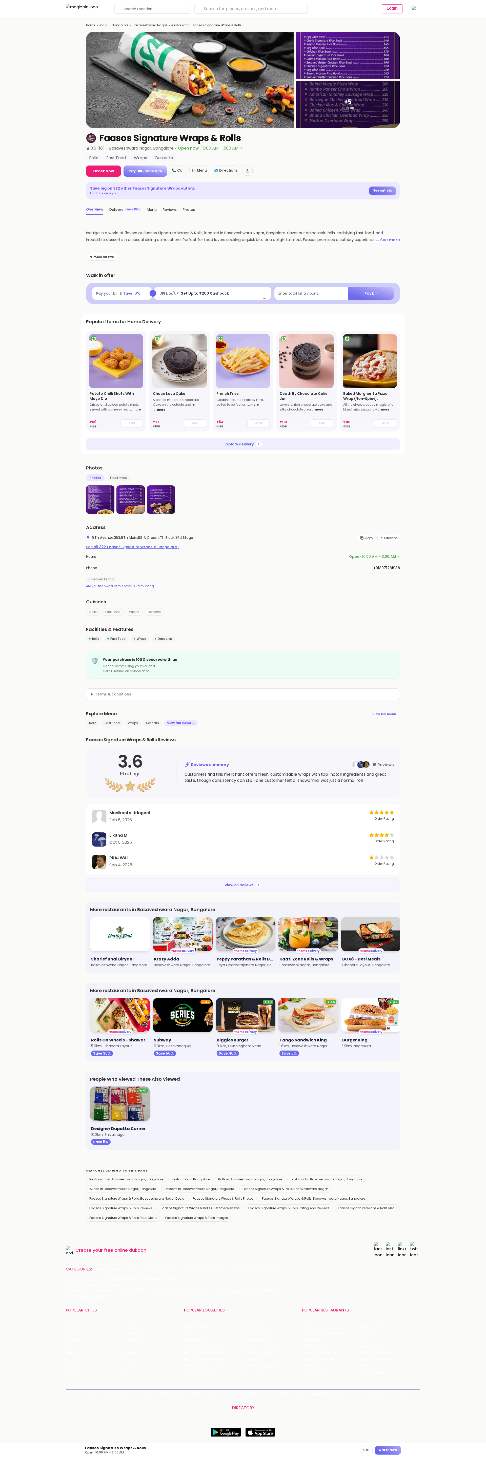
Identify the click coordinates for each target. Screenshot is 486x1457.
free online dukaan (125, 1250)
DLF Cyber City (197, 1339)
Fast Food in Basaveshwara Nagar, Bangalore (326, 1179)
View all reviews (239, 885)
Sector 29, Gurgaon (259, 1332)
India (103, 25)
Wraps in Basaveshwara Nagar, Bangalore (122, 1189)
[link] (116, 381)
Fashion (149, 1269)
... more (135, 409)
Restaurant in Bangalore (191, 1179)
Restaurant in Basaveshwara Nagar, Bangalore (126, 1179)
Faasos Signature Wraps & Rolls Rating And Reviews (288, 1208)
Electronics (211, 1269)
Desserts (154, 612)
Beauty (131, 1269)
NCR (127, 1346)
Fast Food (112, 612)
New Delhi (74, 1326)
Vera (356, 1393)
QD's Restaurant (316, 1372)
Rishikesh (74, 1366)
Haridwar (131, 1372)
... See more (388, 240)
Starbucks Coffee (317, 1359)
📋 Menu (199, 170)
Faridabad (132, 1339)
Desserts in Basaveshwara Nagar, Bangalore (199, 1189)
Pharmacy (251, 1269)
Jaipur (71, 1346)
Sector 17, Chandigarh (261, 1346)
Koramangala (196, 1326)
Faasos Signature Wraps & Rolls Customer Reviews (200, 1208)
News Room (90, 1393)
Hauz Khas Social (374, 1372)
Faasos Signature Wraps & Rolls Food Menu (123, 1218)
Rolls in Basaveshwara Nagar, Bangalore (250, 1179)
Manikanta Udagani (129, 813)
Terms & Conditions (222, 1393)
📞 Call (178, 170)
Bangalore (120, 25)
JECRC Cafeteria (374, 1352)
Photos (95, 478)
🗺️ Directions (226, 170)
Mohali (71, 1352)
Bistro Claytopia (374, 1326)
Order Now (103, 171)
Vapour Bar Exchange (320, 1352)
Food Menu (118, 478)
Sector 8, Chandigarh (202, 1346)
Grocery (169, 1269)
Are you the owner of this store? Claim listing (120, 586)
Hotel (232, 1269)
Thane (129, 1359)
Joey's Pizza (312, 1366)
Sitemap (249, 1393)
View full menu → (386, 714)
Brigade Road (253, 1326)
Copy (369, 538)
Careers (375, 1393)
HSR (187, 1332)
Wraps (134, 612)
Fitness (189, 1269)
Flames (366, 1339)
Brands (297, 1393)
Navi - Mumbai (79, 1359)
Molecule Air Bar (316, 1346)
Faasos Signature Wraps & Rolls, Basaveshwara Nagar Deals (136, 1198)
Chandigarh (134, 1332)
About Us (111, 1393)
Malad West (194, 1366)
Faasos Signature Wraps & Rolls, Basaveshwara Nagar (285, 1189)
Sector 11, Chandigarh (202, 1352)
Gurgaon (131, 1326)
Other (272, 1269)
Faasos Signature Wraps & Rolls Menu (367, 1208)
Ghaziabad (75, 1339)
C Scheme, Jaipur (257, 1352)
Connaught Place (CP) (262, 1366)
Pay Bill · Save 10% (145, 171)
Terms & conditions (113, 694)
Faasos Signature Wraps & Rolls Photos (223, 1198)
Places (265, 1393)
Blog (149, 1393)
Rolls (93, 612)
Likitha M (118, 835)
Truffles (309, 1326)
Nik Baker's (311, 1339)
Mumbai (131, 1352)
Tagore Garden (255, 1372)
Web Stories (396, 1393)
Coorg (129, 1366)
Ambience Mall (255, 1339)
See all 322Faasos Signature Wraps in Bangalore (132, 546)
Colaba (248, 1359)
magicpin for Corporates (327, 1393)
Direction (391, 538)
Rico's (365, 1366)
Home (90, 25)
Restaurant (180, 25)
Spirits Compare (188, 1393)
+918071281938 (386, 567)
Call (366, 1450)
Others (330, 1415)
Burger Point (370, 1332)
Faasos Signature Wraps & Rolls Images (196, 1218)
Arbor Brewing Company (323, 1332)
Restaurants (108, 1269)
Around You (132, 1393)
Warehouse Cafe (375, 1346)
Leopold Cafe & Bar (377, 1359)
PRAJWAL (119, 858)
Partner (281, 1393)
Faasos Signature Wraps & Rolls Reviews (120, 1208)
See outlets (382, 190)
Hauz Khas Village (199, 1372)
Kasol (70, 1372)
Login (392, 8)
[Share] (247, 171)
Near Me (164, 1393)
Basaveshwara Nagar (150, 25)
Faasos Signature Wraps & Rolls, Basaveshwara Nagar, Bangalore (313, 1198)
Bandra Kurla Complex (203, 1359)
